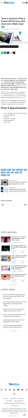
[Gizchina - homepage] (8, 2)
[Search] (21, 3)
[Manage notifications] (24, 415)
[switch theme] (24, 3)
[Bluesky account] (22, 390)
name (2, 82)
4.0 (9, 102)
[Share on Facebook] (5, 53)
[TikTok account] (14, 390)
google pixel (14, 280)
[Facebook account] (6, 390)
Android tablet (22, 85)
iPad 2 (16, 172)
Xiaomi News (14, 251)
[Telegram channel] (14, 394)
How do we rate (14, 405)
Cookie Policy (9, 401)
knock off (3, 175)
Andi (5, 29)
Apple (3, 26)
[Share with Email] (11, 53)
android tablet (19, 169)
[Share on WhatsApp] (2, 53)
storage (15, 95)
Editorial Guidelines (19, 401)
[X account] (1, 390)
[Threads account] (26, 390)
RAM (2, 95)
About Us (6, 398)
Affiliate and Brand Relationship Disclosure (14, 403)
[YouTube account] (18, 390)
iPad (17, 78)
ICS (6, 102)
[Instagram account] (10, 390)
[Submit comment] (25, 205)
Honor (14, 271)
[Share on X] (8, 53)
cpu (13, 169)
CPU (15, 83)
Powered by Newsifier (14, 415)
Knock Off (3, 169)
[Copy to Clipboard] (14, 53)
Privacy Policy (21, 398)
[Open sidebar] (1, 3)
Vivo (13, 242)
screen (23, 97)
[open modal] (26, 3)
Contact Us (13, 398)
